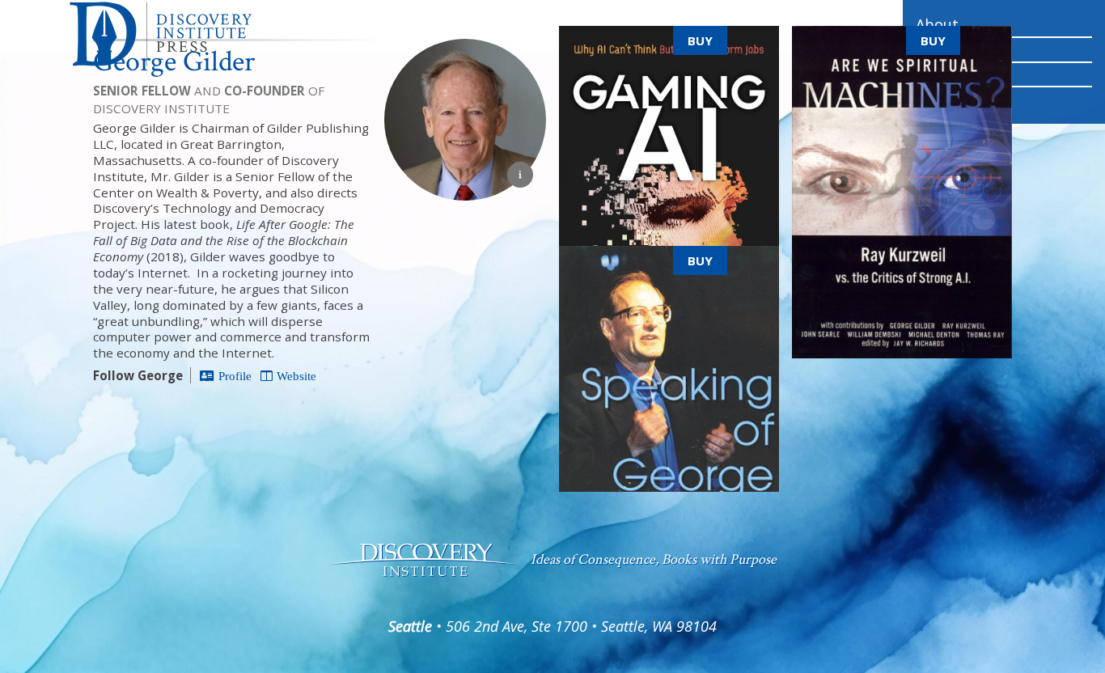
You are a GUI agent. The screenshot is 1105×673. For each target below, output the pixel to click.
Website (296, 376)
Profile (235, 376)
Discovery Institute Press (188, 34)
